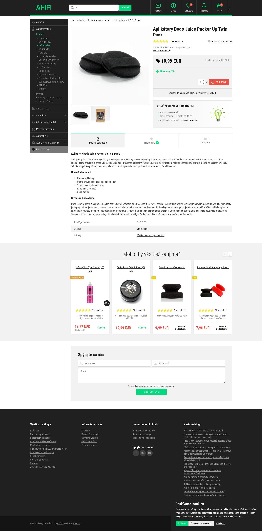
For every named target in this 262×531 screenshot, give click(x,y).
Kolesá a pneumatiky (49, 60)
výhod (213, 93)
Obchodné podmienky (40, 434)
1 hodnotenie (176, 41)
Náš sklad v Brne (89, 441)
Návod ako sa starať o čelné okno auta (202, 480)
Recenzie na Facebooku (144, 437)
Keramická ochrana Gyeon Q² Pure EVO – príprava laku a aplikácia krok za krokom (207, 452)
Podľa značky (42, 149)
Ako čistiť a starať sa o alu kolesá (199, 487)
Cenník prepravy (37, 456)
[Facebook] (136, 453)
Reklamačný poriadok (40, 437)
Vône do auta (42, 108)
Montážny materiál (45, 129)
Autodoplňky (42, 135)
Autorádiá (41, 115)
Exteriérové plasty (47, 63)
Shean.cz (76, 523)
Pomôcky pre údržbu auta (48, 97)
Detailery (43, 52)
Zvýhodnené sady (44, 101)
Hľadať (125, 7)
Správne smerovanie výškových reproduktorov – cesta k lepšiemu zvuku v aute (207, 436)
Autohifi (40, 22)
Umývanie (43, 38)
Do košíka (221, 82)
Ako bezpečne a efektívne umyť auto (201, 477)
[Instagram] (143, 453)
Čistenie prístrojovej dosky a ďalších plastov (204, 495)
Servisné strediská (39, 459)
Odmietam (220, 523)
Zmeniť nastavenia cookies (42, 467)
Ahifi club (34, 430)
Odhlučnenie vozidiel (46, 122)
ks (206, 82)
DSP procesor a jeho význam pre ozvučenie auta (207, 447)
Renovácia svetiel (47, 74)
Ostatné (42, 89)
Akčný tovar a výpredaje (47, 142)
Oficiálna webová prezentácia (150, 235)
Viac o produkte (161, 50)
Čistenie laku (45, 41)
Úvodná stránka (77, 20)
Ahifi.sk (60, 523)
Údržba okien (45, 67)
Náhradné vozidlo (89, 437)
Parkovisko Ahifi (89, 445)
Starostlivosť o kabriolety (51, 78)
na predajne (191, 120)
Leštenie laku (45, 45)
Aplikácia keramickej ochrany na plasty (202, 484)
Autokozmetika (43, 28)
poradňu (176, 112)
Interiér (39, 93)
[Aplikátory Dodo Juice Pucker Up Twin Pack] (110, 65)
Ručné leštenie (134, 20)
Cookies (34, 463)
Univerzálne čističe (48, 56)
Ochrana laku (45, 49)
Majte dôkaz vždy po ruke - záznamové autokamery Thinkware (202, 472)
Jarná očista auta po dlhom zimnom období (204, 491)
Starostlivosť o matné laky (51, 81)
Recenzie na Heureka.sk (144, 430)
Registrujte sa (175, 93)
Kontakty (85, 430)
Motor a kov (44, 70)
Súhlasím (182, 523)
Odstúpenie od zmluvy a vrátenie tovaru (48, 448)
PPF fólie (43, 85)
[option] (90, 297)
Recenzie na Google (142, 434)
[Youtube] (150, 453)
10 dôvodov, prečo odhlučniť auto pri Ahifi (203, 430)
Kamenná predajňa (90, 434)
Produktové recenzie (40, 445)
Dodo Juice (142, 228)
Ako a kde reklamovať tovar (43, 441)
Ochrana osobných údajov (42, 452)
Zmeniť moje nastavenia (201, 523)
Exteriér (40, 34)
